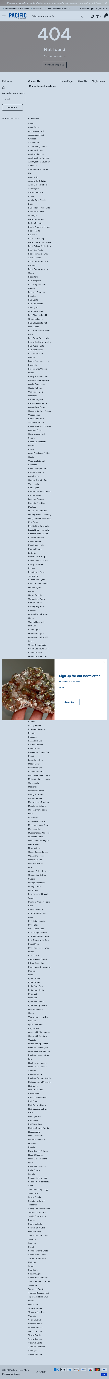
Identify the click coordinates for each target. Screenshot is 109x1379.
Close (103, 662)
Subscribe (69, 702)
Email (62, 687)
